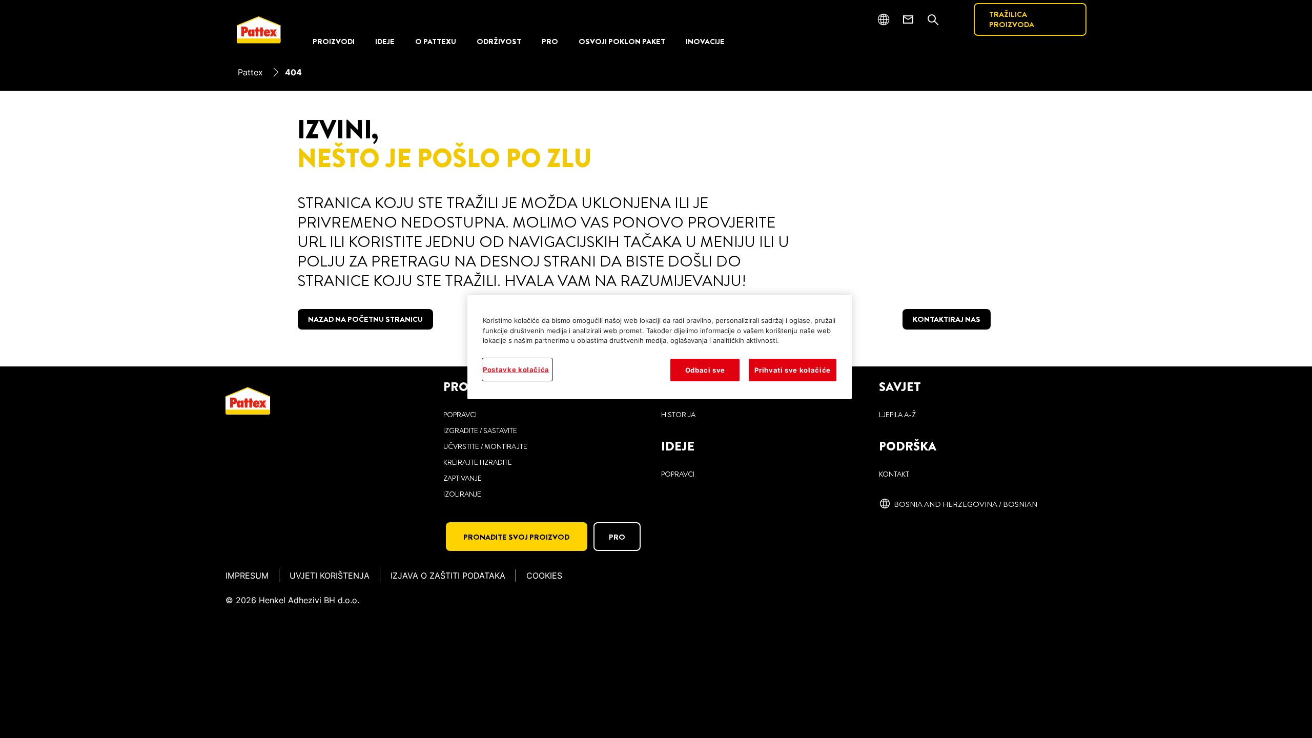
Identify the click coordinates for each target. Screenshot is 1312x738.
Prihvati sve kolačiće (792, 370)
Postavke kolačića (516, 369)
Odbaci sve (705, 370)
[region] (659, 347)
